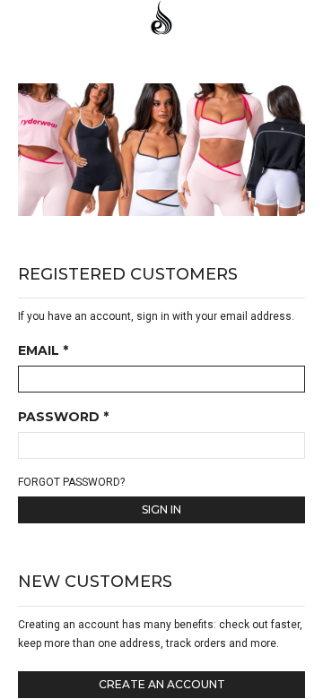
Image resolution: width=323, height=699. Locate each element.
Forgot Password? (71, 482)
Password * (63, 417)
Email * (43, 351)
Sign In (161, 509)
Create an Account (162, 684)
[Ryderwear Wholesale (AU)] (161, 19)
